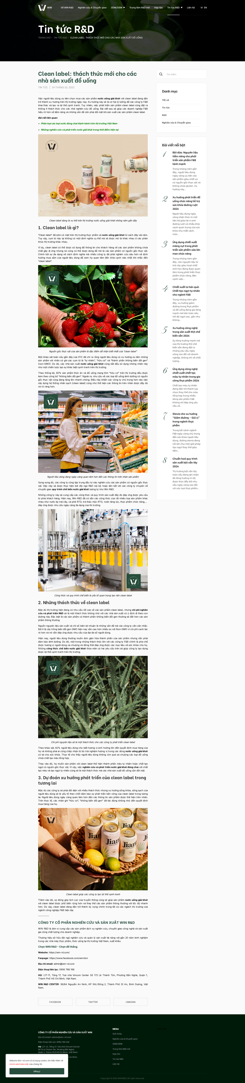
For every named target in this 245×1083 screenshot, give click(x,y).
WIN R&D (162, 1028)
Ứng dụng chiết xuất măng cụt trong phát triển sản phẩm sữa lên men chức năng (186, 247)
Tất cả (165, 99)
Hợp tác (158, 7)
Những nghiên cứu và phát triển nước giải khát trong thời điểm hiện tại (79, 129)
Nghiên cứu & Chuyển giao (92, 7)
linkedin (130, 1001)
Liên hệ (191, 7)
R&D (164, 115)
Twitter (93, 1001)
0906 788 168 (66, 969)
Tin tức (166, 107)
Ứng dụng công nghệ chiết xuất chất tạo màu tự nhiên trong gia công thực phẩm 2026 (186, 374)
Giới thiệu (117, 1033)
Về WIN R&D (67, 7)
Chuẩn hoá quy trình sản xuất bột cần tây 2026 (185, 462)
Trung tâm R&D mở (139, 7)
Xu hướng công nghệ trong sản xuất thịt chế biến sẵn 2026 (186, 331)
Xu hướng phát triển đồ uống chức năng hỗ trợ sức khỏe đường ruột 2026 (186, 202)
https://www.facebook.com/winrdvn (68, 958)
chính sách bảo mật (19, 1063)
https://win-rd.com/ (59, 952)
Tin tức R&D (173, 7)
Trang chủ (44, 37)
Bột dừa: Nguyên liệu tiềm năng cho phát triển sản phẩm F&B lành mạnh (185, 158)
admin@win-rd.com (64, 963)
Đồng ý (37, 1071)
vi (202, 7)
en (205, 7)
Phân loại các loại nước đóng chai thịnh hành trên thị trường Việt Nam (79, 123)
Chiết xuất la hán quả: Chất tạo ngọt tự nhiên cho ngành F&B (186, 290)
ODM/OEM (116, 7)
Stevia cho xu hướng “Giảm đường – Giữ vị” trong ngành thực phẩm (186, 419)
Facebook (55, 1001)
